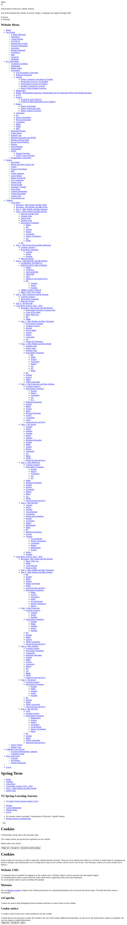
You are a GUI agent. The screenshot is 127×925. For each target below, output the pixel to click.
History (19, 104)
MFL (18, 129)
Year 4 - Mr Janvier (28, 424)
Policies (14, 144)
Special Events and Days (35, 422)
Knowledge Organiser (34, 324)
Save (23, 923)
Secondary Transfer (18, 187)
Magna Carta (16, 747)
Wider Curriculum (33, 382)
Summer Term (26, 220)
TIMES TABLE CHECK (31, 290)
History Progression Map (30, 108)
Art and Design (37, 601)
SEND (13, 151)
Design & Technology (34, 341)
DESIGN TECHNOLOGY (37, 279)
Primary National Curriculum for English (37, 79)
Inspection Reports (18, 131)
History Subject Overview (31, 111)
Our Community (17, 180)
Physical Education (23, 120)
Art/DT (29, 415)
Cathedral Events (17, 754)
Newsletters (15, 760)
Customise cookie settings (30, 848)
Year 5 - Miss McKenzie (30, 462)
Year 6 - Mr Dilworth (24, 303)
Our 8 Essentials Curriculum (27, 73)
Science (19, 97)
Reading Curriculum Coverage (33, 86)
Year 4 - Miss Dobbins (29, 646)
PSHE (18, 126)
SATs (28, 711)
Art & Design (36, 727)
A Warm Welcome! (18, 34)
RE (27, 227)
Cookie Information (13, 808)
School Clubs (16, 182)
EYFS (18, 95)
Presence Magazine (18, 763)
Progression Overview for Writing (34, 84)
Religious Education (24, 75)
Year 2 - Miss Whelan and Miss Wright (36, 344)
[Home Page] (2, 4)
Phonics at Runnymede (20, 140)
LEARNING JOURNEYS (31, 263)
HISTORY (30, 274)
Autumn (29, 252)
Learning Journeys (28, 247)
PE (27, 530)
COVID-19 (15, 41)
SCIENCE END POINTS (31, 99)
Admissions (15, 66)
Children (9, 200)
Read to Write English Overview (33, 88)
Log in (8, 767)
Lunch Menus (16, 176)
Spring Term (26, 218)
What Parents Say (18, 198)
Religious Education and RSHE (23, 138)
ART (28, 276)
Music (18, 124)
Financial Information (19, 46)
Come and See (31, 566)
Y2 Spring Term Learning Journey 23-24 (22, 801)
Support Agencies (23, 153)
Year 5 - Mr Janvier (28, 680)
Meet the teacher (27, 259)
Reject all (5, 848)
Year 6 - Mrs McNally (29, 503)
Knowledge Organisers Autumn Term (40, 310)
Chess (28, 420)
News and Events (13, 756)
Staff (13, 55)
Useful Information (18, 194)
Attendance (15, 37)
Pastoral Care (16, 135)
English (19, 77)
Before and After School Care (22, 164)
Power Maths (31, 330)
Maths (28, 225)
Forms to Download (19, 169)
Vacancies (15, 57)
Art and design (31, 512)
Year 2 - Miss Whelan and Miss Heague (31, 211)
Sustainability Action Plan (21, 158)
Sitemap (9, 805)
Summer (29, 256)
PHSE (28, 498)
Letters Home (16, 133)
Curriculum (15, 70)
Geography (20, 113)
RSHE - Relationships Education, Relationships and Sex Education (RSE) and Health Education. (54, 93)
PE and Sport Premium (20, 142)
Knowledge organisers (29, 250)
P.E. (27, 669)
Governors (15, 48)
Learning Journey (33, 648)
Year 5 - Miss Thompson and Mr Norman (32, 294)
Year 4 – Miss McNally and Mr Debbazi (31, 261)
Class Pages (15, 203)
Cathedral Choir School (15, 749)
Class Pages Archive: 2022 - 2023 (29, 557)
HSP (13, 171)
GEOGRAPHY (32, 272)
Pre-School (15, 162)
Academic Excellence (19, 64)
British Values (16, 68)
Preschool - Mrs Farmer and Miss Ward (31, 205)
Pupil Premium (17, 147)
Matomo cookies (13, 890)
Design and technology (35, 516)
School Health (16, 185)
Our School (10, 32)
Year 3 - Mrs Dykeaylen (30, 608)
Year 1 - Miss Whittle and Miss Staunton (32, 209)
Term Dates (15, 189)
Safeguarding (16, 149)
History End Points (28, 106)
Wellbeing (15, 59)
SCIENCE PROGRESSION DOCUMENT (38, 102)
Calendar (14, 758)
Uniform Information (19, 191)
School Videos (16, 745)
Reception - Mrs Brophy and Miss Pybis (31, 207)
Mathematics (21, 91)
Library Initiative (17, 173)
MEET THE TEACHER (31, 292)
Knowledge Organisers (30, 223)
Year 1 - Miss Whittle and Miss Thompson (37, 321)
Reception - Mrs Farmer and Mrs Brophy (37, 308)
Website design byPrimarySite (18, 819)
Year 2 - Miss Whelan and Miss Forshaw (37, 572)
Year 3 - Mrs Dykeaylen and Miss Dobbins (37, 384)
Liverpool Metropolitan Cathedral (24, 751)
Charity (14, 167)
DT (32, 368)
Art (17, 115)
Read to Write (31, 568)
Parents (9, 160)
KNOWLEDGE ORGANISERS (34, 265)
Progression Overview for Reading (34, 82)
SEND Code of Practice (25, 155)
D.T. (32, 400)
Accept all (14, 848)
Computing (20, 122)
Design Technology (23, 117)
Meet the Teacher (27, 301)
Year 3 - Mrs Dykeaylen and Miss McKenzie (33, 245)
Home (8, 30)
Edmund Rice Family (19, 43)
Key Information (12, 61)
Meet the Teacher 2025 (30, 214)
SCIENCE (30, 270)
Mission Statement (18, 50)
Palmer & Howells (18, 178)
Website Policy (12, 810)
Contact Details (17, 39)
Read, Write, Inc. (32, 315)
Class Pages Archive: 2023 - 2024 (29, 306)
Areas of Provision (33, 312)
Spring (28, 254)
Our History (15, 52)
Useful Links (16, 196)
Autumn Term (26, 216)
